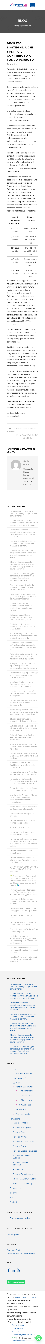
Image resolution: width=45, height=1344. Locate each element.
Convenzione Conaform (23, 1073)
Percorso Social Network (23, 1141)
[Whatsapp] (38, 1338)
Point (12, 1197)
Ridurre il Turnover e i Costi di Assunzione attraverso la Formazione (22, 737)
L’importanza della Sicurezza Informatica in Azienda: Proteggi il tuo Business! (23, 860)
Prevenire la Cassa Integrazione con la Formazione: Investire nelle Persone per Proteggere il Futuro (24, 892)
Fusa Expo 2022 (22, 1109)
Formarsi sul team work (20, 827)
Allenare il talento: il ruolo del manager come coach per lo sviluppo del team (22, 587)
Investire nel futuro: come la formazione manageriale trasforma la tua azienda (21, 684)
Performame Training (24, 1087)
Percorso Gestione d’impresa (25, 1151)
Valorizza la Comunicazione (24, 1179)
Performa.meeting (23, 1114)
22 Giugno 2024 (25, 1100)
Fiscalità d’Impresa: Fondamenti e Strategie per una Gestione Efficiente (23, 959)
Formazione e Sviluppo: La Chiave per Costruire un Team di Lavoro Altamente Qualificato (23, 781)
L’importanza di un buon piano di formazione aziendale (23, 822)
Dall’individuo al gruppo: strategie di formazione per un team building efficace (24, 675)
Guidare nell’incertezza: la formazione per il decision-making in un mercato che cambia (21, 606)
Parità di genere (18, 1325)
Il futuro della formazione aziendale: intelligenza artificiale (23, 720)
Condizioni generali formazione (25, 1335)
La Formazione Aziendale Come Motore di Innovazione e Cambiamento (23, 702)
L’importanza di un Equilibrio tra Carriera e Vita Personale (23, 923)
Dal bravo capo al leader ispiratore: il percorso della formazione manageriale (21, 617)
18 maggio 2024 (25, 1105)
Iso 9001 (15, 1331)
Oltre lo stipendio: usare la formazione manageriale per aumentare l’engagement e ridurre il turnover (22, 565)
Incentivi (13, 1193)
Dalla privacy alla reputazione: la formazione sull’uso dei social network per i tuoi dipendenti (23, 656)
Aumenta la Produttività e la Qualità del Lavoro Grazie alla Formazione (22, 765)
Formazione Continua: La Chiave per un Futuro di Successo (23, 789)
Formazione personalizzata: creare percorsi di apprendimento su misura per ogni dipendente (24, 712)
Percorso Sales (19, 1132)
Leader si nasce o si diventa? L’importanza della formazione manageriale (23, 693)
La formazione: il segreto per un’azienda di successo (22, 833)
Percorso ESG (18, 1169)
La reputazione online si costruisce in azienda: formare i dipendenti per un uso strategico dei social (23, 533)
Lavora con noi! (19, 1078)
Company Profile (14, 1250)
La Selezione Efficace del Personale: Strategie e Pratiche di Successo (24, 950)
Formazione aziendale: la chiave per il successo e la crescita (23, 808)
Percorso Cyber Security (23, 1174)
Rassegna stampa (14, 1253)
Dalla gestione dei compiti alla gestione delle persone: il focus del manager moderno (23, 596)
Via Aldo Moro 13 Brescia (25, 1297)
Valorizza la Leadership (22, 1183)
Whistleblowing (18, 1341)
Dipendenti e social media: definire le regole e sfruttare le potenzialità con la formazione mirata (23, 646)
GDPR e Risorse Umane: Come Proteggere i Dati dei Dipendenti (23, 909)
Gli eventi (17, 1083)
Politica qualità (13, 1235)
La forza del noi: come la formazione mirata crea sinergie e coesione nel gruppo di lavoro (24, 522)
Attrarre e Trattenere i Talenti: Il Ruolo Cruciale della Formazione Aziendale (23, 746)
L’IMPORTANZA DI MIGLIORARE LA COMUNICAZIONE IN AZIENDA (24, 869)
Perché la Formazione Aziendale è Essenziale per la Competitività (24, 773)
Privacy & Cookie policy (20, 1218)
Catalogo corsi (29, 1253)
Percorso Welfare (20, 1137)
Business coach (16, 1188)
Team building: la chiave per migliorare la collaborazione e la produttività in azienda (23, 635)
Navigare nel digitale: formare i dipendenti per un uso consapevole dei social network (23, 665)
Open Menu (32, 5)
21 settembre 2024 (26, 1095)
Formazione (15, 1119)
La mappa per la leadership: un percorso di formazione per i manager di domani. (23, 543)
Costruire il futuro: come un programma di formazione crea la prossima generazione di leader (23, 553)
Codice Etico (17, 1328)
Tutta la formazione (21, 1123)
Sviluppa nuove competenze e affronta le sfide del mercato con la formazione (23, 728)
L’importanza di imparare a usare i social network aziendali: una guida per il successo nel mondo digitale (24, 842)
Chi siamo (14, 1069)
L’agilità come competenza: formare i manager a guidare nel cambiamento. (23, 513)
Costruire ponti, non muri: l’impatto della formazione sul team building (22, 626)
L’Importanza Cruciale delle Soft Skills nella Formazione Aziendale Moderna (24, 755)
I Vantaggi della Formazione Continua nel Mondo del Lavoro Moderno (23, 901)
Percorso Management (22, 1127)
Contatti (13, 1202)
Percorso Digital (19, 1146)
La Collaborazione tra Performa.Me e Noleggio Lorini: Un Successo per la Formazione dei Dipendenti (23, 939)
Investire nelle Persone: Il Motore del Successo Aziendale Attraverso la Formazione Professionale (23, 798)
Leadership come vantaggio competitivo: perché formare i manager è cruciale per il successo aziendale (22, 576)
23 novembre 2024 (26, 1091)
